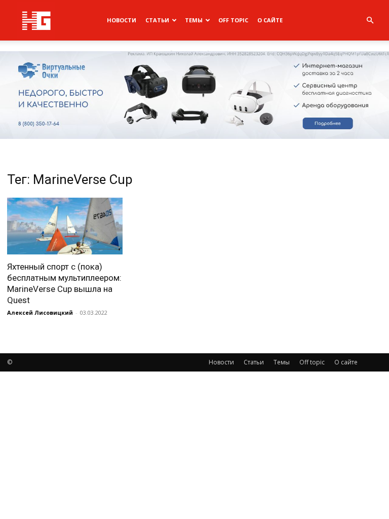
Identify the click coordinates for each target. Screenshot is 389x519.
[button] (370, 20)
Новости (121, 20)
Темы (194, 20)
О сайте (270, 20)
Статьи (157, 20)
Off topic (233, 20)
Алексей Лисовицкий (40, 312)
